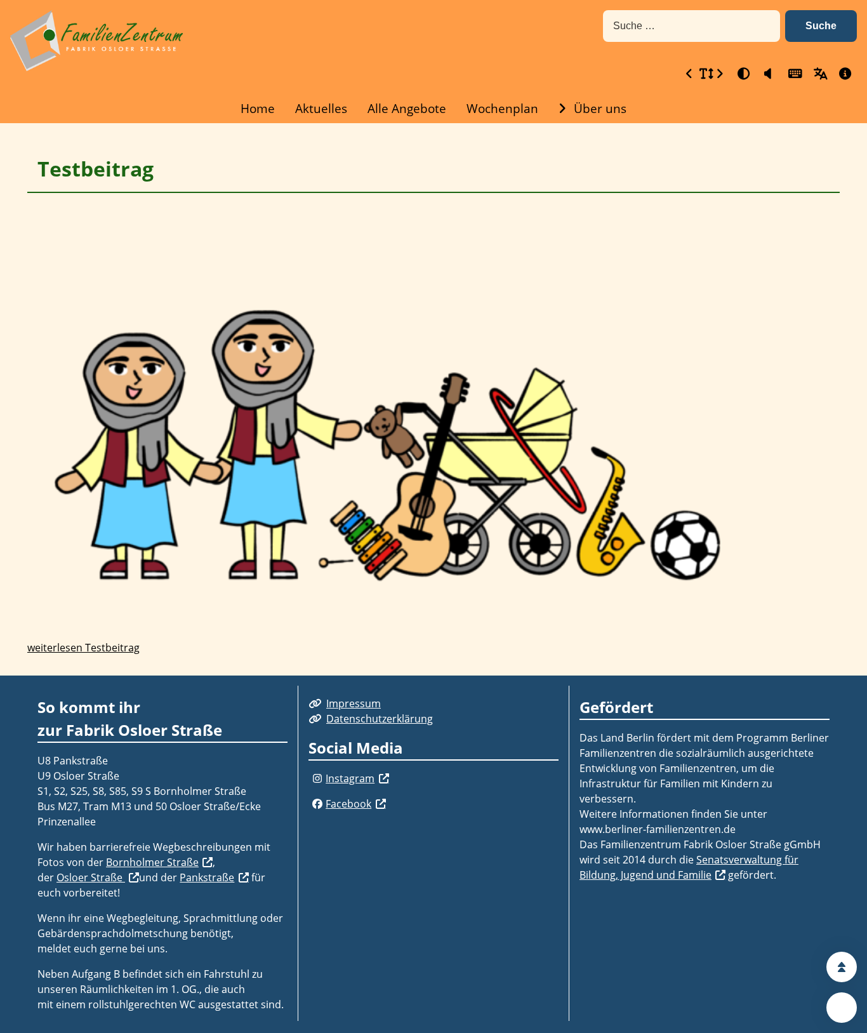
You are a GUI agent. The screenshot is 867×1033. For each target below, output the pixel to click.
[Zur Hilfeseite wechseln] (844, 73)
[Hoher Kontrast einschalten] (742, 73)
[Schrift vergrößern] (719, 73)
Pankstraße (207, 877)
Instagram (350, 778)
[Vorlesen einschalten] (768, 73)
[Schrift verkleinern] (689, 73)
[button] (821, 26)
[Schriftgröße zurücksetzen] (704, 73)
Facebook (348, 804)
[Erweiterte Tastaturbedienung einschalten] (793, 73)
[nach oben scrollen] (841, 967)
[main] (433, 399)
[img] (317, 778)
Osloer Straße (90, 877)
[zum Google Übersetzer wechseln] (818, 73)
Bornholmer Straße (152, 862)
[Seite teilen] (841, 1007)
